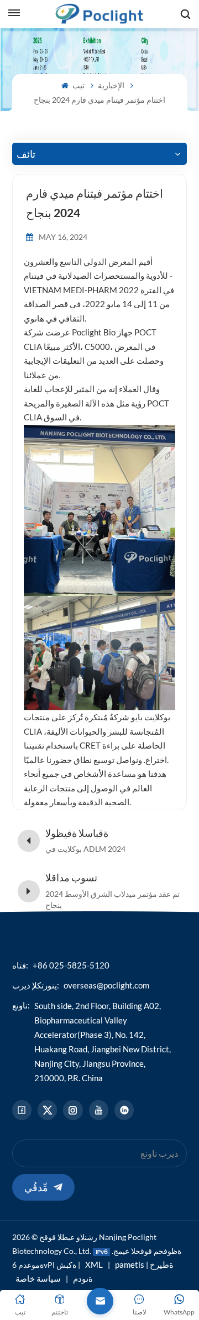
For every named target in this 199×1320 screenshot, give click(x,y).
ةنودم (83, 1278)
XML (94, 1264)
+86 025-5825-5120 (71, 965)
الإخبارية (111, 85)
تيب (77, 85)
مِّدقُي (36, 1187)
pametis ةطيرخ (144, 1264)
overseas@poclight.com (106, 985)
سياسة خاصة (38, 1278)
